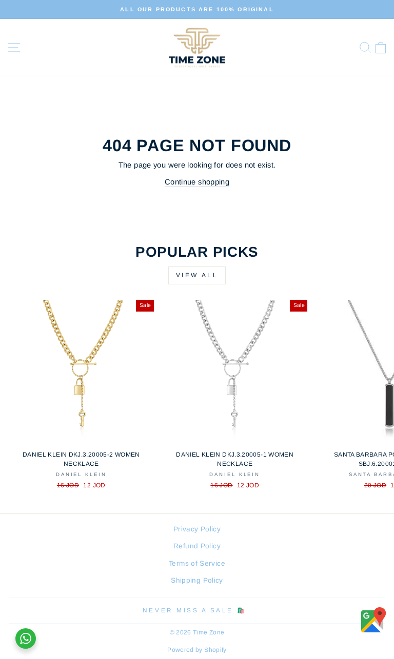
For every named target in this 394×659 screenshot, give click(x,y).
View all (197, 275)
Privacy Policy (197, 529)
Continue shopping (197, 182)
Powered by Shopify (197, 649)
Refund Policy (197, 546)
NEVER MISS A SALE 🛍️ (194, 610)
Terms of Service (197, 563)
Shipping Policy (197, 580)
